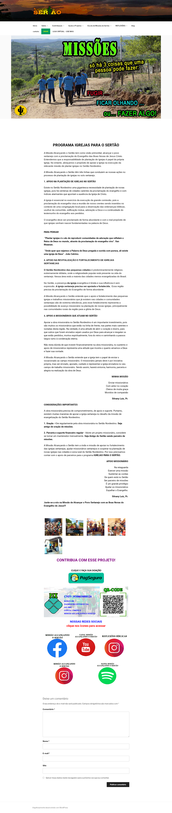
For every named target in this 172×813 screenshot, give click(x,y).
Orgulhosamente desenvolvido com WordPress (50, 808)
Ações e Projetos (74, 26)
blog (133, 26)
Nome (46, 741)
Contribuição (57, 26)
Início (35, 26)
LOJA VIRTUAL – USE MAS (63, 31)
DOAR (45, 31)
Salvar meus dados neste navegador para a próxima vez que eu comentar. (77, 778)
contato (36, 31)
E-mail (46, 753)
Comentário (49, 709)
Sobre (44, 26)
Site (44, 765)
